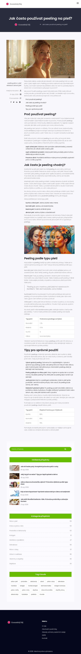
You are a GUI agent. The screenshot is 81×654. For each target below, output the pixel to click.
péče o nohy (25, 590)
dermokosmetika (46, 586)
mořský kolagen (33, 586)
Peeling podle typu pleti (34, 106)
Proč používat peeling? (34, 99)
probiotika (24, 581)
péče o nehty (15, 590)
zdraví (42, 581)
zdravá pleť (17, 85)
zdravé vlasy (14, 594)
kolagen (22, 586)
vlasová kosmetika (46, 590)
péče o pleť (17, 83)
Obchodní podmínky (49, 629)
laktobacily (33, 581)
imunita (42, 594)
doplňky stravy (60, 590)
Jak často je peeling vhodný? (36, 103)
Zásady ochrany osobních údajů (53, 632)
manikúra (14, 586)
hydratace (25, 594)
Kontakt (44, 638)
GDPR (44, 635)
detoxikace (61, 581)
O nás (44, 626)
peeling (10, 83)
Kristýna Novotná (12, 91)
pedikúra (33, 594)
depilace (35, 590)
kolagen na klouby (59, 586)
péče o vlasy (51, 581)
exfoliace (10, 85)
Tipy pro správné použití (34, 109)
